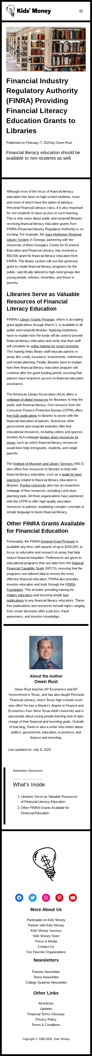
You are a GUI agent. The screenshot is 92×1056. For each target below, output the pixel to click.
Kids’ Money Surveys (46, 930)
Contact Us (46, 946)
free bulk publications (22, 415)
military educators (20, 595)
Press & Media (46, 941)
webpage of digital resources (27, 399)
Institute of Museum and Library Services (43, 464)
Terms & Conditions (46, 1025)
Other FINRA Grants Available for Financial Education (45, 810)
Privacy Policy (46, 1019)
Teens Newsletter (46, 977)
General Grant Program (58, 541)
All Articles (46, 1003)
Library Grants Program (37, 319)
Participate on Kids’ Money (46, 920)
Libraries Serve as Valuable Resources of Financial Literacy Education (49, 799)
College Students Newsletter (46, 982)
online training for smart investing (54, 346)
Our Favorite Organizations (46, 952)
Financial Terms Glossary (46, 1014)
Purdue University (33, 485)
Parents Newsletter (46, 972)
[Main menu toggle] (81, 11)
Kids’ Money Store (46, 936)
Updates (46, 1009)
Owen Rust (64, 142)
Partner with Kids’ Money (46, 925)
